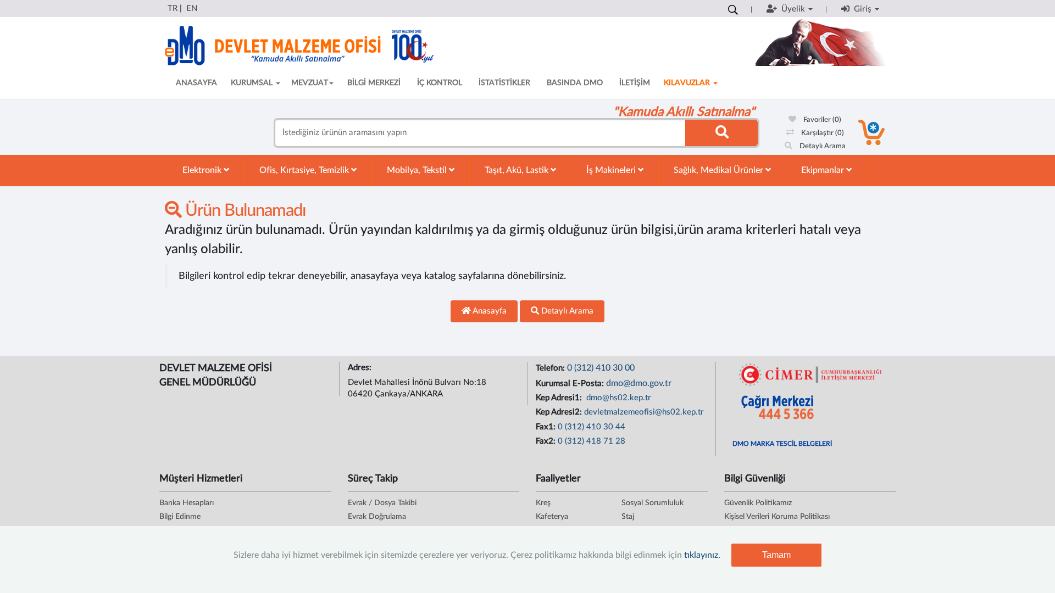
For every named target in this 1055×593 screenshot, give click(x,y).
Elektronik (203, 170)
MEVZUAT (309, 83)
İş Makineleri (612, 170)
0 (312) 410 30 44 (591, 427)
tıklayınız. (702, 555)
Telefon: (551, 368)
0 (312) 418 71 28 (591, 441)
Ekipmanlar (823, 170)
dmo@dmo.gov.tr (638, 383)
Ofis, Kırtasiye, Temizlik (305, 170)
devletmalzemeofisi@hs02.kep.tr (644, 412)
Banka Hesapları (186, 503)
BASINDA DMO (575, 83)
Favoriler (821, 120)
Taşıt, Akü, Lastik (518, 170)
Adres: (361, 367)
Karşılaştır (821, 133)
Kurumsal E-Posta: (571, 383)
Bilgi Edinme (180, 517)
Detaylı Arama (822, 146)
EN (191, 8)
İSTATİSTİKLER (504, 83)
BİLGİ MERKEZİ (374, 83)
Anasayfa (489, 311)
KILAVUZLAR (688, 83)
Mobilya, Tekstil (418, 170)
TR (172, 8)
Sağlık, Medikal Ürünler (719, 170)
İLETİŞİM (634, 83)
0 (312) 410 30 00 (601, 367)
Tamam (776, 555)
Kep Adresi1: (560, 398)
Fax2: (547, 441)
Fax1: (547, 427)
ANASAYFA (196, 83)
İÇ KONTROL (439, 83)
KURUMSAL (253, 83)
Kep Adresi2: (560, 412)
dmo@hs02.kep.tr (617, 398)
